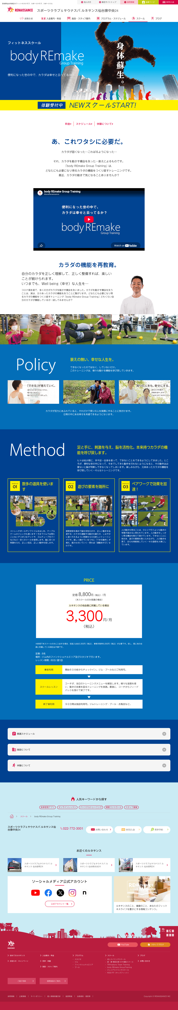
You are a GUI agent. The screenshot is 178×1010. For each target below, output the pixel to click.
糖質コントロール (113, 807)
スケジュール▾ (84, 124)
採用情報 (130, 2)
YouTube (125, 945)
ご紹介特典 (22, 981)
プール (77, 967)
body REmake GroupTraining (119, 967)
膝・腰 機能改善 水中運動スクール (120, 962)
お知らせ (28, 18)
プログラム (79, 955)
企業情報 (22, 996)
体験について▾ (105, 124)
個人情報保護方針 (54, 996)
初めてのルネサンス (17, 955)
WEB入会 (170, 2)
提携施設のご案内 (53, 981)
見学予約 (159, 830)
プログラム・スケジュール (113, 18)
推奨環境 (68, 996)
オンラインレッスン (67, 807)
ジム (76, 962)
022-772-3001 (73, 828)
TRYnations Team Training (118, 964)
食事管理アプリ (47, 807)
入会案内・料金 (53, 18)
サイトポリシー (36, 996)
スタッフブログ (157, 945)
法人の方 (87, 2)
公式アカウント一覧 (59, 904)
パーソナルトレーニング (91, 807)
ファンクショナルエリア (84, 964)
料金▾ (68, 124)
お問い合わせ (102, 830)
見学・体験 (46, 961)
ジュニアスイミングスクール (118, 970)
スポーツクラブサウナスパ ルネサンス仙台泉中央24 (77, 10)
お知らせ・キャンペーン (19, 961)
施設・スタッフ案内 (81, 18)
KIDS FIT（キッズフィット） (118, 972)
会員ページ (150, 2)
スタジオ (78, 959)
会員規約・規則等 (83, 996)
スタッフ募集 (131, 807)
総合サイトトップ (109, 2)
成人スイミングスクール (116, 959)
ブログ (158, 18)
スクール (140, 18)
